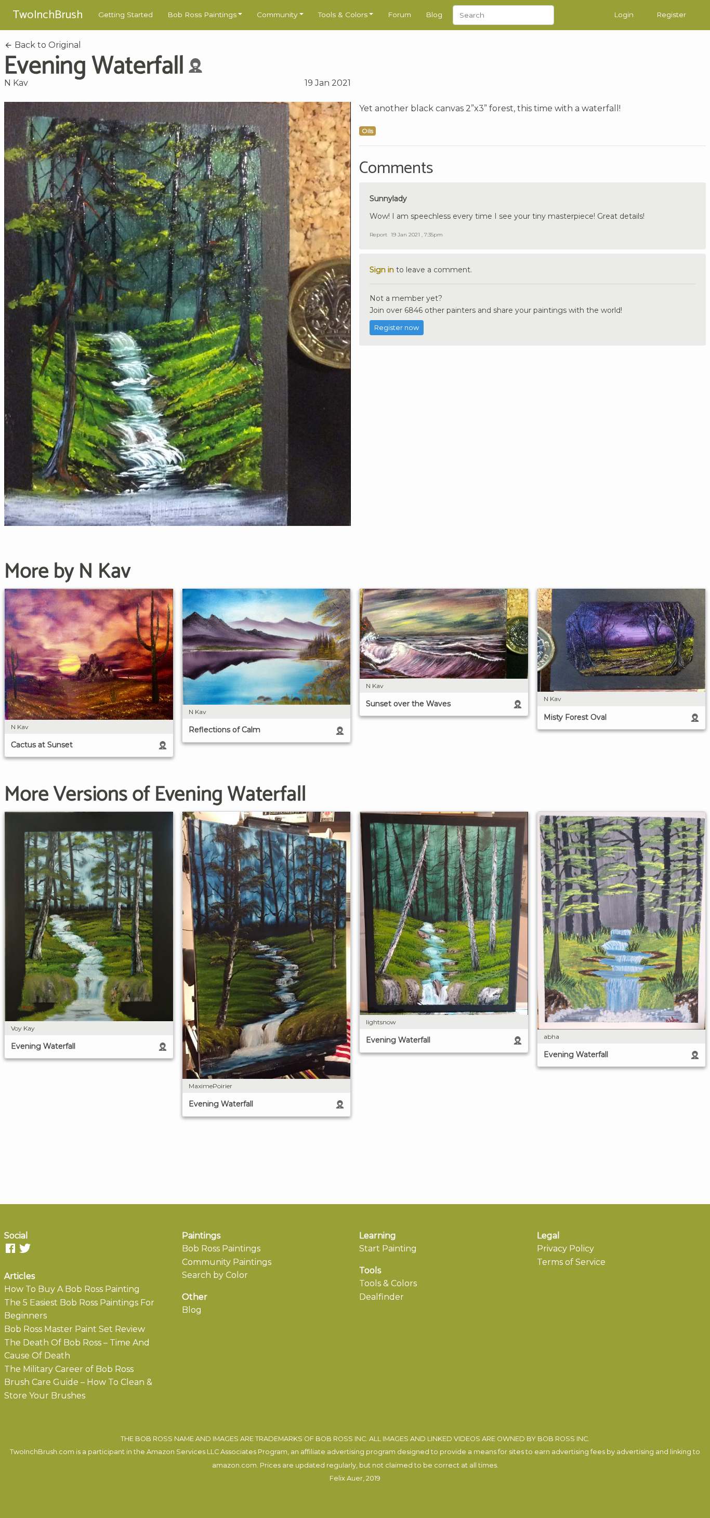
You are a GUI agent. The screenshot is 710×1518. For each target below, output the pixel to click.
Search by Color (215, 1275)
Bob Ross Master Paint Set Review (74, 1329)
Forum (399, 14)
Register (671, 14)
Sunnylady (388, 198)
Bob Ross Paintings (201, 14)
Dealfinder (381, 1297)
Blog (434, 14)
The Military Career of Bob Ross (69, 1369)
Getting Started (125, 14)
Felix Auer (346, 1478)
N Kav (16, 83)
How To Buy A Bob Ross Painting (72, 1289)
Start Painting (388, 1248)
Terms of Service (571, 1262)
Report (378, 234)
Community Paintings (226, 1262)
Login (624, 14)
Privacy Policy (565, 1248)
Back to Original (46, 45)
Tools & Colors (342, 14)
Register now (396, 328)
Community (277, 14)
